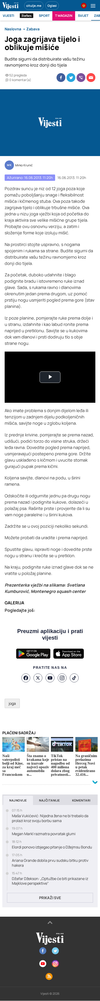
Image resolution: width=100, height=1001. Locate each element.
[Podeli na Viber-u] (81, 77)
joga (12, 703)
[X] (37, 677)
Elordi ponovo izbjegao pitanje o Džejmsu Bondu (52, 847)
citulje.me (33, 6)
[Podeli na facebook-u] (61, 77)
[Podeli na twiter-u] (71, 77)
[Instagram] (62, 677)
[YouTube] (50, 677)
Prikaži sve (50, 897)
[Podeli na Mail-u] (91, 77)
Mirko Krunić (24, 165)
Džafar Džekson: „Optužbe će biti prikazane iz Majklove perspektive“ (50, 881)
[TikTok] (74, 677)
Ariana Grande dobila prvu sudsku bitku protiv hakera (50, 863)
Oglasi (52, 6)
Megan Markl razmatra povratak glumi (44, 833)
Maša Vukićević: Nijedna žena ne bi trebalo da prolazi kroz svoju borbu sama (50, 818)
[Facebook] (25, 677)
